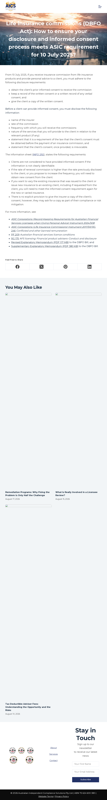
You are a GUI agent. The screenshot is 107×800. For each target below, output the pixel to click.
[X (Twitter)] (41, 266)
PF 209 (15, 234)
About (53, 747)
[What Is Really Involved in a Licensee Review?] (78, 390)
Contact (54, 760)
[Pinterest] (66, 266)
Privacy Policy (62, 796)
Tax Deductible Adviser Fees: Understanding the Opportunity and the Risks (27, 707)
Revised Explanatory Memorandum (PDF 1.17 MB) (40, 242)
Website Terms (45, 796)
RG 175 (15, 238)
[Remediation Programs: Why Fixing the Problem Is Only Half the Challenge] (28, 390)
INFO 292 (38, 154)
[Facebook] (17, 266)
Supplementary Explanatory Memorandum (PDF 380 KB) (44, 246)
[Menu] (100, 6)
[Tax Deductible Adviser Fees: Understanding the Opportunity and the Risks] (28, 602)
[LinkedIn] (90, 266)
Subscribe (86, 779)
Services (53, 754)
